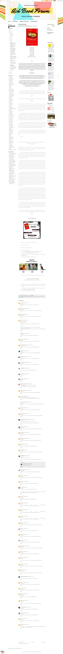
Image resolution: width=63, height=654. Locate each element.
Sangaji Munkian (11, 137)
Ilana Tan (10, 110)
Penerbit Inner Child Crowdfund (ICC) (11, 170)
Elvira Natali (11, 101)
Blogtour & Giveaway (24, 21)
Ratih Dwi (21, 333)
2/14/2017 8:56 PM (24, 618)
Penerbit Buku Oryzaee (12, 156)
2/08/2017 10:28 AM (27, 308)
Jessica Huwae (11, 116)
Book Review (15, 21)
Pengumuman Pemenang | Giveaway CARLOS (13, 56)
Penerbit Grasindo (11, 166)
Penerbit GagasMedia (12, 164)
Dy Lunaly (10, 97)
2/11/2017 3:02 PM (25, 540)
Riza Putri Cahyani (22, 390)
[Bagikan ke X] (31, 295)
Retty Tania (10, 131)
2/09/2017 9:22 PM (25, 475)
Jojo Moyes (10, 117)
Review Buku (21, 297)
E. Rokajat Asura (11, 99)
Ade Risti (21, 528)
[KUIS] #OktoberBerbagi (53, 64)
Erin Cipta (40, 296)
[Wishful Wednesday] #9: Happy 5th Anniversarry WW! (13, 44)
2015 (10, 73)
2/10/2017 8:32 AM (25, 509)
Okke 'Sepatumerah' (11, 127)
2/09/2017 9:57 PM (25, 481)
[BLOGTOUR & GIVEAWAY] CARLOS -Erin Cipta (13, 66)
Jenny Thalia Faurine (11, 115)
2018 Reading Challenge (51, 106)
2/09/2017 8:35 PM (27, 455)
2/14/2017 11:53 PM (26, 624)
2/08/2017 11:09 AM (25, 339)
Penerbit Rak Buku (11, 179)
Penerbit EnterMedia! (12, 162)
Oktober (11, 33)
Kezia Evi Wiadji (11, 118)
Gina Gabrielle (11, 107)
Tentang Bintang (34, 21)
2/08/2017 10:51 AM (25, 320)
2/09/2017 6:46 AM (26, 432)
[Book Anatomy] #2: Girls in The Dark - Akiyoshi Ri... (12, 46)
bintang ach (49, 29)
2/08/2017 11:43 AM (28, 362)
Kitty (21, 487)
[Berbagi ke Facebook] (32, 295)
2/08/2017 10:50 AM (26, 314)
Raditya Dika (11, 129)
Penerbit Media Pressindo (12, 178)
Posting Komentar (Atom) (25, 643)
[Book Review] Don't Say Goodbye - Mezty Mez (13, 59)
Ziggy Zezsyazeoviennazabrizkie (12, 149)
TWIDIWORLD (22, 368)
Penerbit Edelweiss (11, 159)
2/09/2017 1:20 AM (31, 419)
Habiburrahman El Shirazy (12, 108)
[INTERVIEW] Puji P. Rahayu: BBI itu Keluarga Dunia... (13, 52)
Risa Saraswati (11, 132)
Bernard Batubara (11, 90)
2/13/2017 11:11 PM (31, 576)
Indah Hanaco (11, 111)
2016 (10, 72)
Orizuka (10, 128)
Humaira (21, 413)
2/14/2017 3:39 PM (25, 600)
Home (9, 21)
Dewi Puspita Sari (11, 95)
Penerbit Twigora (11, 183)
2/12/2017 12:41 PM (25, 551)
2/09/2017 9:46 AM (25, 444)
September (11, 34)
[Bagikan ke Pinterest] (32, 295)
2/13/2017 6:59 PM (25, 564)
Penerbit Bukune (11, 157)
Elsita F (21, 444)
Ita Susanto (10, 114)
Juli (10, 37)
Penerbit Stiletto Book (12, 182)
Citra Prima (10, 93)
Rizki (21, 618)
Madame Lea (11, 119)
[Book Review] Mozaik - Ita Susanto (13, 61)
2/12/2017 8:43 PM (25, 557)
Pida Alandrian (22, 455)
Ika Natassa (11, 109)
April (10, 39)
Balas (21, 317)
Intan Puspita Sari (22, 356)
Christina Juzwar (11, 92)
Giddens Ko (10, 106)
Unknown (21, 314)
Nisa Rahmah (11, 125)
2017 (10, 32)
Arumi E (10, 88)
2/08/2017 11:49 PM (25, 413)
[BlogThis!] (30, 295)
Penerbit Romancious (12, 181)
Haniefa (21, 540)
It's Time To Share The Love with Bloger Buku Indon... (13, 63)
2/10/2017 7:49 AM (25, 496)
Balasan (22, 462)
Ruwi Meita (10, 136)
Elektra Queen (11, 100)
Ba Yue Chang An (11, 89)
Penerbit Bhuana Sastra (12, 154)
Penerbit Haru (11, 167)
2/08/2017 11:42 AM (28, 356)
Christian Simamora (11, 91)
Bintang (51, 107)
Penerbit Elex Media (12, 160)
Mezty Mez (10, 120)
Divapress (37, 296)
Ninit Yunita (10, 123)
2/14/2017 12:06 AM (25, 582)
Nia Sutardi (10, 122)
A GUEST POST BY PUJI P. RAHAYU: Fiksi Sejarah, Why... (13, 49)
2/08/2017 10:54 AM (26, 333)
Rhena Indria (22, 432)
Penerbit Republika (11, 180)
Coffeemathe (22, 308)
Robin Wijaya (11, 133)
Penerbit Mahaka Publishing (11, 177)
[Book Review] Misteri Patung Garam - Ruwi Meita (13, 54)
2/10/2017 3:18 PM (25, 528)
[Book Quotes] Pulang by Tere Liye (53, 55)
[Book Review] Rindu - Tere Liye (53, 73)
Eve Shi (10, 105)
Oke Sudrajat (11, 126)
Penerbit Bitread (11, 155)
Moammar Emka (11, 121)
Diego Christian (11, 96)
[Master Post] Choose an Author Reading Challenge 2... (13, 68)
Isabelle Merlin (11, 113)
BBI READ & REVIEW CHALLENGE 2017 (25, 296)
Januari (11, 70)
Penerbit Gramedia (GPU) (12, 165)
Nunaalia (21, 600)
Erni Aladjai (10, 104)
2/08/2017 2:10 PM (25, 396)
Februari (11, 42)
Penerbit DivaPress (11, 158)
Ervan (21, 320)
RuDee (10, 134)
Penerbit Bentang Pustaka (12, 153)
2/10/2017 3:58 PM (25, 534)
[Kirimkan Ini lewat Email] (29, 295)
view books (53, 111)
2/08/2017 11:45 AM (27, 368)
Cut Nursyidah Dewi (11, 94)
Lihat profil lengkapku (50, 30)
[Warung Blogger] (2, 653)
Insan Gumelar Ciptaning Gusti (24, 419)
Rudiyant (10, 135)
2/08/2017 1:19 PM (28, 390)
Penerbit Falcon (11, 163)
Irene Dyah (10, 112)
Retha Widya (11, 130)
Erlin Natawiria (11, 103)
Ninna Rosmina (11, 124)
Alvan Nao (21, 624)
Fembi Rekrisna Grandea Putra (24, 576)
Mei (10, 38)
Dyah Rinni (10, 98)
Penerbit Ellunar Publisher (12, 161)
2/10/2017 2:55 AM (24, 487)
